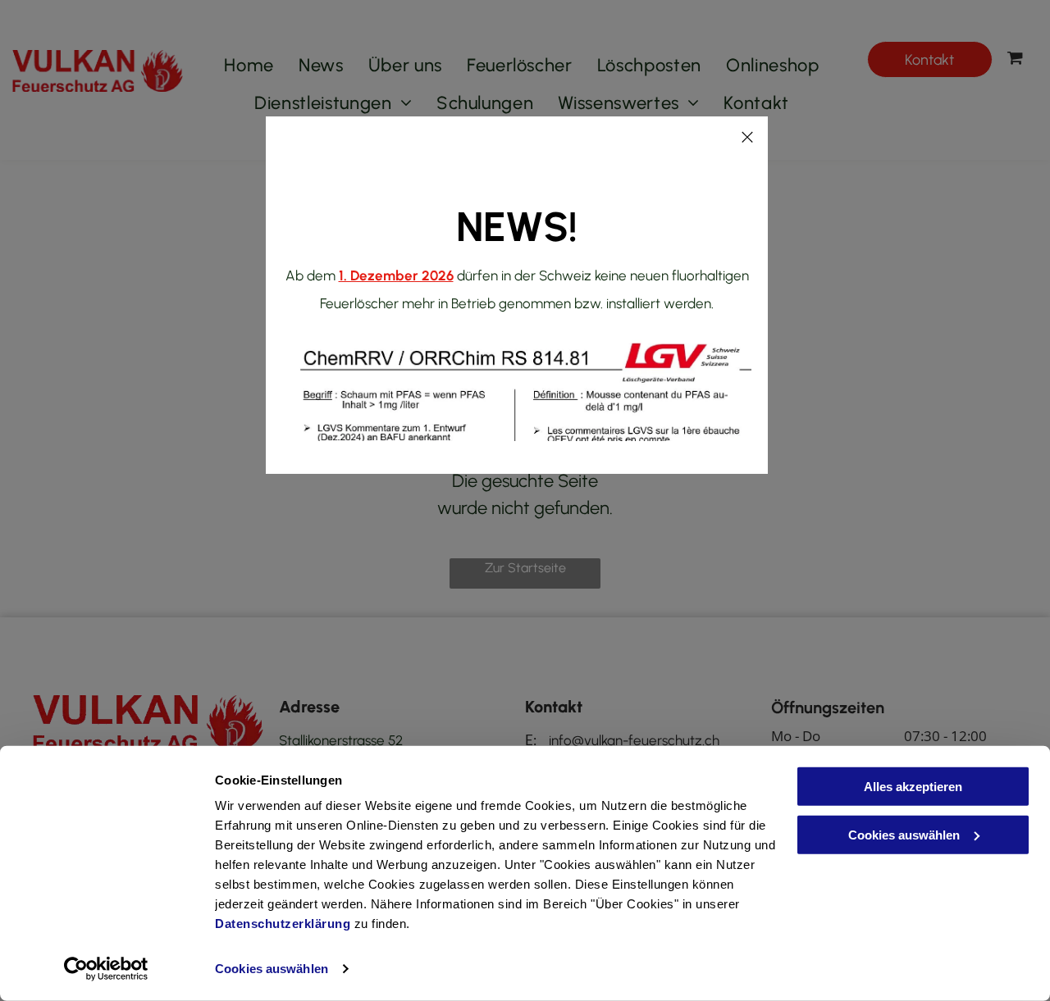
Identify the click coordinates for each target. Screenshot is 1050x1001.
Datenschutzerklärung (282, 923)
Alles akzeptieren (913, 787)
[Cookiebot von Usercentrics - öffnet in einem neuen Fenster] (106, 969)
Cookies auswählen (271, 969)
